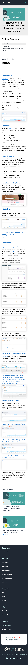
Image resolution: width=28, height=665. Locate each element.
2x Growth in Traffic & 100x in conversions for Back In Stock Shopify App (11, 508)
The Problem (7, 44)
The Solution (6, 46)
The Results (6, 51)
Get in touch (4, 237)
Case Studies (5, 512)
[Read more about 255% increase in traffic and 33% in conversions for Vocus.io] (14, 522)
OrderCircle (11, 128)
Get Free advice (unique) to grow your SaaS (13, 48)
